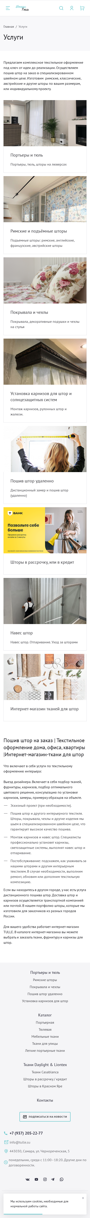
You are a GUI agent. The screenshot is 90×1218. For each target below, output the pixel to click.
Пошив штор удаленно (32, 481)
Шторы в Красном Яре (45, 1086)
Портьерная (45, 1022)
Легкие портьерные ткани (45, 1050)
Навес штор (21, 633)
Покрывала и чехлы (29, 312)
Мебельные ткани (45, 1036)
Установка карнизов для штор (45, 1001)
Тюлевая (45, 1029)
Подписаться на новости (48, 1116)
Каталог (45, 1015)
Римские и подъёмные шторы (38, 231)
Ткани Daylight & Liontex (45, 1064)
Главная (8, 27)
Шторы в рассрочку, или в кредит (42, 562)
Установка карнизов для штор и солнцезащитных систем (41, 396)
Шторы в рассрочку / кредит (45, 1079)
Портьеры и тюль (26, 155)
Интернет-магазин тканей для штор (44, 709)
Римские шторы (45, 980)
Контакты (45, 1100)
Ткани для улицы (45, 1043)
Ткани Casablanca (45, 1072)
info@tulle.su (20, 1142)
